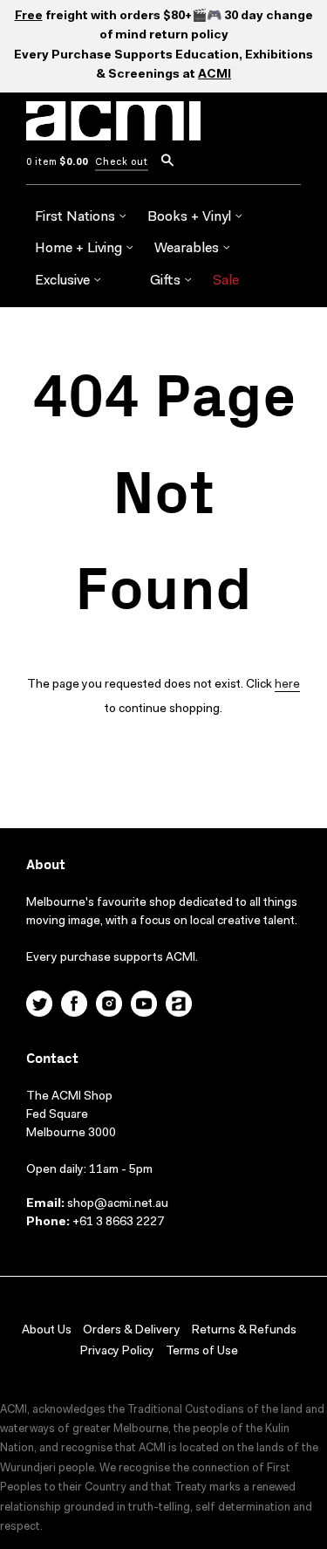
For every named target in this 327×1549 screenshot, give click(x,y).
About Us (47, 1331)
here (287, 685)
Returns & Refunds (244, 1331)
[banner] (113, 131)
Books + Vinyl (191, 217)
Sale (226, 281)
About (45, 865)
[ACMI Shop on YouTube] (144, 1006)
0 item (57, 163)
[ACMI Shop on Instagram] (109, 1006)
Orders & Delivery (132, 1331)
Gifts (167, 281)
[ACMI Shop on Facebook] (74, 1006)
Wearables (188, 249)
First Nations (77, 217)
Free (29, 16)
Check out (121, 163)
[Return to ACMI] (179, 1006)
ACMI (214, 75)
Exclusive (64, 281)
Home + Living (80, 249)
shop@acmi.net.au (117, 1204)
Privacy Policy (117, 1352)
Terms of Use (202, 1352)
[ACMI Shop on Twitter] (39, 1006)
